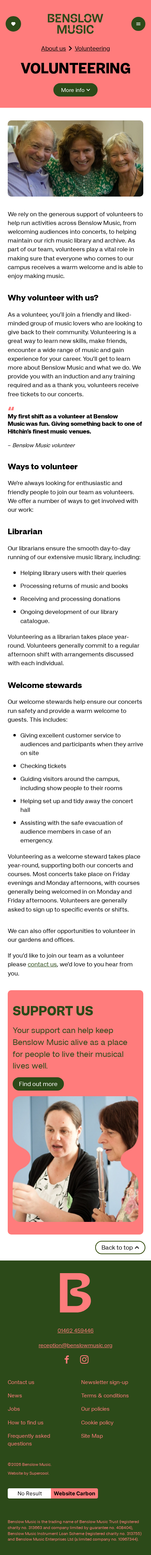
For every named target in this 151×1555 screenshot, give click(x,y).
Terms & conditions (105, 1395)
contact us (42, 964)
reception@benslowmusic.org (75, 1345)
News (15, 1395)
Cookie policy (97, 1422)
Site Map (92, 1436)
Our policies (95, 1408)
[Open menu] (138, 24)
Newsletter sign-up (104, 1382)
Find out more (38, 1083)
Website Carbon (74, 1493)
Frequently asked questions (29, 1440)
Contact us (21, 1382)
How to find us (26, 1422)
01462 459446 (76, 1330)
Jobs (14, 1408)
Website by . (29, 1473)
